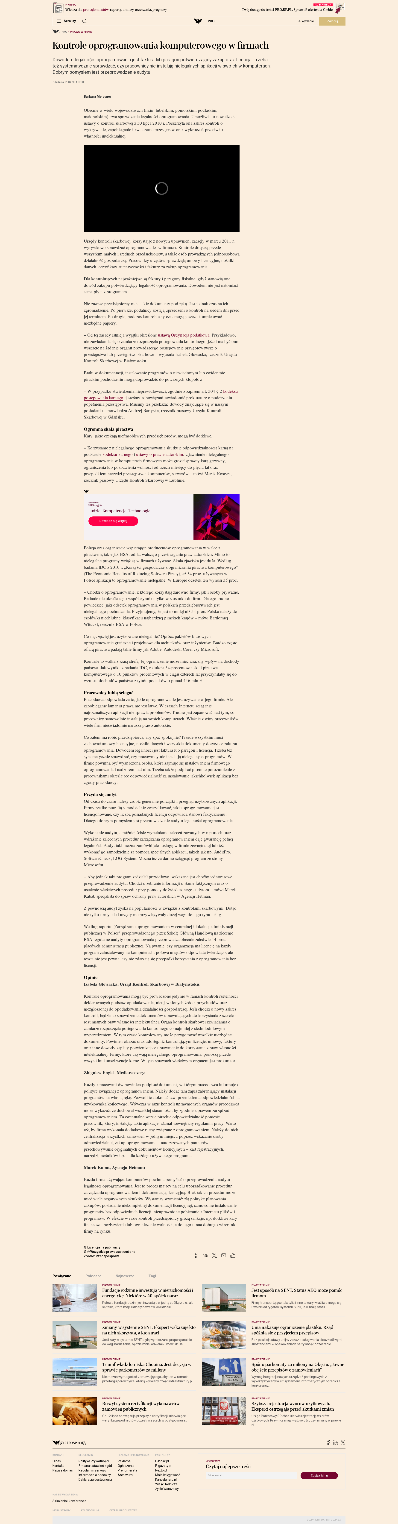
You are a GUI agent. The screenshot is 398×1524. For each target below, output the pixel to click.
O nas (57, 1461)
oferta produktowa (123, 1510)
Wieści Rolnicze (166, 1484)
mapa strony (61, 1510)
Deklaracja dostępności (95, 1479)
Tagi (152, 1276)
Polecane (93, 1276)
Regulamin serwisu (92, 1470)
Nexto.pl (161, 1470)
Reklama (124, 1461)
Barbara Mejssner (97, 96)
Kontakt (58, 1466)
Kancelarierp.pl (166, 1479)
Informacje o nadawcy (95, 1475)
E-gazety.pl (163, 1466)
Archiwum (125, 1475)
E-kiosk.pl (162, 1461)
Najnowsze (125, 1276)
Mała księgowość (167, 1475)
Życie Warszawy (167, 1489)
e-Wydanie (306, 21)
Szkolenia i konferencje (69, 1501)
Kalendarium (90, 1510)
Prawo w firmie (81, 31)
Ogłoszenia (126, 1466)
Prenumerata (127, 1470)
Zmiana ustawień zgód (95, 1466)
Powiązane (62, 1276)
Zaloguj (332, 21)
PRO (211, 21)
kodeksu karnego (117, 454)
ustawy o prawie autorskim (159, 454)
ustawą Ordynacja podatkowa (183, 335)
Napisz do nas (63, 1470)
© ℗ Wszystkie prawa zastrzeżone (109, 1252)
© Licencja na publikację (102, 1247)
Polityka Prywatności (94, 1461)
